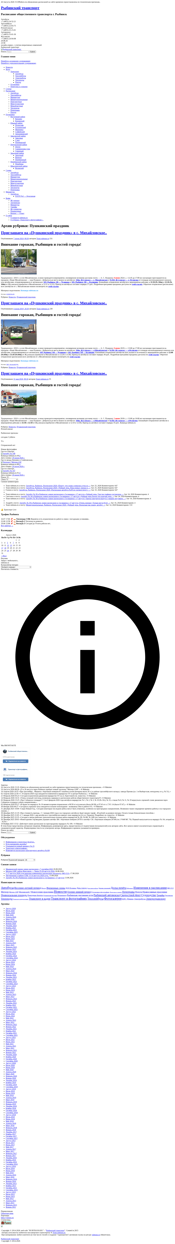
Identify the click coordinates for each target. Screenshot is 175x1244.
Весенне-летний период (27, 887)
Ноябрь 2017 (11, 1134)
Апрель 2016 (11, 1175)
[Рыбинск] (6, 1224)
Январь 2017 (11, 1156)
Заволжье (19, 138)
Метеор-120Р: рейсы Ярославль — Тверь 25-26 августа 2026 (30, 871)
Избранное (130, 888)
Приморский (20, 142)
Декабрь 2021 (11, 1029)
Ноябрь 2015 (11, 1186)
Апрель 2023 (11, 994)
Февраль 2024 (11, 973)
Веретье (18, 157)
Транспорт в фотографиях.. (17, 848)
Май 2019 (10, 1095)
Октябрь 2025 (11, 930)
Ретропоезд (62, 895)
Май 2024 (10, 966)
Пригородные (16, 102)
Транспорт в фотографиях (69, 898)
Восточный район (17, 117)
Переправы (15, 110)
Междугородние (17, 104)
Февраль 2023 (11, 999)
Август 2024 (11, 960)
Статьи (8, 89)
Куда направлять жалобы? (16, 844)
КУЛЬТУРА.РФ (10, 294)
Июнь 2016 (10, 1171)
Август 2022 (11, 1012)
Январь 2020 (11, 1078)
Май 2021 (10, 1044)
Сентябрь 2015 (12, 1190)
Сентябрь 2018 (12, 1113)
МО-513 (170, 888)
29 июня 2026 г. (18, 458)
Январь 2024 (11, 975)
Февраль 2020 (11, 1076)
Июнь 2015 (10, 1196)
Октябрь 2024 (11, 956)
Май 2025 (10, 941)
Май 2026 (10, 915)
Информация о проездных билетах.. (20, 842)
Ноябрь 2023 (11, 979)
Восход (44, 888)
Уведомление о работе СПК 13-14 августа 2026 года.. (27, 876)
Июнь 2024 (10, 964)
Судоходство (148, 895)
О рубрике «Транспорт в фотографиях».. (26, 220)
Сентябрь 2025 (12, 932)
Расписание (10, 91)
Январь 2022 (11, 1027)
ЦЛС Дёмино (128, 899)
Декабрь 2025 (11, 926)
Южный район (16, 123)
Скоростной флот (130, 895)
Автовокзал (15, 203)
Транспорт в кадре (39, 898)
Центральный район (18, 145)
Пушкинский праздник (26, 297)
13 (11, 545)
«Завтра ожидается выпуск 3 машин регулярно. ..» (105, 499)
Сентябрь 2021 (12, 1035)
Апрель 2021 (11, 1046)
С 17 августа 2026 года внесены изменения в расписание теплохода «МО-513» (38, 873)
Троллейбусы (20, 76)
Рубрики (4, 860)
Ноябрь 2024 (11, 954)
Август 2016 (11, 1166)
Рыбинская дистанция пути (80, 895)
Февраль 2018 (11, 1128)
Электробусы (20, 78)
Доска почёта (118, 887)
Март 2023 (10, 997)
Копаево (18, 119)
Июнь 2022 (10, 1016)
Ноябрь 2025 (11, 928)
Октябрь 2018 (11, 1110)
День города (82, 888)
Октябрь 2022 (11, 1007)
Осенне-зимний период (79, 892)
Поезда (18, 82)
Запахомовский (21, 134)
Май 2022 (10, 1018)
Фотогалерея (113, 898)
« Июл (4, 556)
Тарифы (13, 207)
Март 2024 (10, 971)
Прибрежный (20, 160)
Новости (9, 67)
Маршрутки (15, 97)
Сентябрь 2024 (12, 958)
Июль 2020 (10, 1065)
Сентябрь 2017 (12, 1138)
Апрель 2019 (11, 1098)
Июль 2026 (10, 911)
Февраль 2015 (11, 1205)
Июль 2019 (10, 1091)
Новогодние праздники (42, 892)
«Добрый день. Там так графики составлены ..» (104, 494)
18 (5, 548)
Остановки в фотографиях (100, 892)
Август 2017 (11, 1141)
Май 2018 (10, 1121)
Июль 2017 (10, 1143)
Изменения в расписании (150, 887)
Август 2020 (11, 1063)
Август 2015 (11, 1192)
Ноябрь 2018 (11, 1108)
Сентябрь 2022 (12, 1009)
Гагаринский (20, 127)
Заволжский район (18, 136)
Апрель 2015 (11, 1201)
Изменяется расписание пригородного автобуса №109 (28, 850)
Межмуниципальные (19, 99)
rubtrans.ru (96, 1235)
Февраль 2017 (11, 1153)
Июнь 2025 (10, 939)
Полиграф (19, 125)
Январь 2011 (11, 1207)
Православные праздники (154, 892)
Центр (17, 147)
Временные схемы (56, 888)
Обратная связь (7, 1213)
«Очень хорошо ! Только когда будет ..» (94, 503)
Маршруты (10, 192)
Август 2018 (11, 1115)
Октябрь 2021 (11, 1033)
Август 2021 (11, 1037)
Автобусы (19, 74)
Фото (8, 69)
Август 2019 (11, 1089)
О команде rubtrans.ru (19, 218)
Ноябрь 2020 (11, 1057)
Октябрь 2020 (11, 1059)
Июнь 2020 (10, 1067)
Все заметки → (7, 526)
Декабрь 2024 (11, 951)
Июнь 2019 (10, 1093)
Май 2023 (10, 992)
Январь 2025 (11, 949)
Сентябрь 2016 (12, 1164)
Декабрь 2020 (11, 1055)
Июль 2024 (10, 962)
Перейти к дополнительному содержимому (18, 63)
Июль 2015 (10, 1194)
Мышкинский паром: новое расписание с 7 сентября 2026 (29, 869)
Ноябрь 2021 (11, 1031)
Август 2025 (11, 934)
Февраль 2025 (11, 947)
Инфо (8, 198)
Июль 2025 (10, 936)
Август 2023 (11, 986)
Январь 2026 (11, 924)
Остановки (14, 84)
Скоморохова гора (22, 149)
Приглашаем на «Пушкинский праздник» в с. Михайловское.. (54, 233)
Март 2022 (10, 1022)
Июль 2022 (10, 1014)
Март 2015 (10, 1203)
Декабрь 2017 (11, 1132)
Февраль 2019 (11, 1102)
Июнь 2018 (10, 1119)
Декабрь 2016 (11, 1158)
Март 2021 (10, 1048)
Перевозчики (15, 211)
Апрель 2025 (11, 943)
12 (8, 545)
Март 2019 (10, 1100)
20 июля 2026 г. (18, 466)
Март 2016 (10, 1177)
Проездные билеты (35, 895)
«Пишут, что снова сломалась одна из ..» (74, 486)
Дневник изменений (104, 888)
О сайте (9, 216)
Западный (19, 155)
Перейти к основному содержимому (15, 61)
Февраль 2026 (11, 921)
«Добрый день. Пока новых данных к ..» (74, 488)
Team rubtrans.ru (42, 239)
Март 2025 (10, 945)
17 (2, 548)
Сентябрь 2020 (12, 1061)
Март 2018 (10, 1126)
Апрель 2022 (11, 1020)
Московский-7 (25, 892)
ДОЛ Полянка (71, 888)
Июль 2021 (10, 1040)
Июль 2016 (10, 1168)
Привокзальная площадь (14, 895)
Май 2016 (10, 1173)
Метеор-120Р (13, 892)
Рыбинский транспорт (20, 8)
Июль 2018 (10, 1117)
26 (8, 551)
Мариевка (19, 130)
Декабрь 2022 (11, 1003)
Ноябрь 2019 (11, 1083)
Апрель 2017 (11, 1149)
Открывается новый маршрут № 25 (20, 846)
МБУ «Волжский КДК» (12, 364)
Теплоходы (19, 80)
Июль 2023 (10, 988)
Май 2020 (10, 1070)
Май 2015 (10, 1199)
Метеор (5, 892)
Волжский (19, 168)
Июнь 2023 (10, 990)
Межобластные (16, 106)
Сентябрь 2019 (12, 1087)
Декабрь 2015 (11, 1184)
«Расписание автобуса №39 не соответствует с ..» (71, 490)
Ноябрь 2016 (11, 1160)
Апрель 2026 (11, 917)
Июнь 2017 (10, 1145)
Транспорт (14, 72)
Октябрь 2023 (11, 982)
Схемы (8, 170)
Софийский (20, 132)
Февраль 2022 (11, 1025)
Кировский (19, 121)
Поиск (3, 52)
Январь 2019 (11, 1104)
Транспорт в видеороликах (20, 899)
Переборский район (18, 162)
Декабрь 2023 (11, 977)
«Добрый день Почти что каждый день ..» (97, 496)
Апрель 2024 (11, 969)
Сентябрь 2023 (12, 984)
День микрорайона (92, 888)
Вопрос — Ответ (17, 213)
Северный (19, 151)
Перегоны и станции (19, 87)
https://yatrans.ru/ (7, 1218)
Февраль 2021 (11, 1050)
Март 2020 (10, 1074)
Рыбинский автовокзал (107, 895)
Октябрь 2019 (11, 1085)
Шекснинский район (19, 166)
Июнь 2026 (10, 913)
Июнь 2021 (10, 1042)
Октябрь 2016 (11, 1162)
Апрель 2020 (11, 1072)
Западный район (17, 153)
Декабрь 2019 (11, 1080)
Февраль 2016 (11, 1179)
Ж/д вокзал (14, 200)
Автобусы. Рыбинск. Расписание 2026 (42, 486)
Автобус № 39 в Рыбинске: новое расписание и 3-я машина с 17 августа (55, 494)
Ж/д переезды (16, 209)
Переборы (19, 164)
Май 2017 (10, 1147)
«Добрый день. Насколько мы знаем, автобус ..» (86, 505)
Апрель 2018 (11, 1123)
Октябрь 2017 (11, 1136)
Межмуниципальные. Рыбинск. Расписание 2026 (46, 505)
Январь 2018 (11, 1130)
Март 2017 (10, 1151)
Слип (17, 140)
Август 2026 (11, 908)
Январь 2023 (11, 1001)
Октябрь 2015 (11, 1188)
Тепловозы (169, 895)
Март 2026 (10, 919)
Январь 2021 (11, 1052)
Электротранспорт (156, 898)
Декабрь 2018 (11, 1106)
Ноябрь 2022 (11, 1005)
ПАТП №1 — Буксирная (25, 196)
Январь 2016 (11, 1181)
